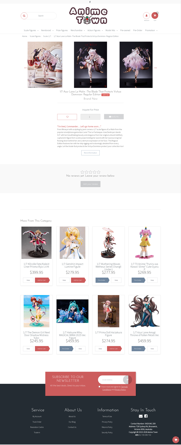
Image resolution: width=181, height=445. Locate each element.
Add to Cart (41, 280)
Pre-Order (137, 30)
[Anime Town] (88, 15)
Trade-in (37, 432)
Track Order (37, 422)
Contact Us (72, 427)
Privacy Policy (120, 389)
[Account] (146, 18)
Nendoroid (46, 30)
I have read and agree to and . (114, 388)
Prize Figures (62, 30)
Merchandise (76, 30)
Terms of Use (107, 416)
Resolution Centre (37, 427)
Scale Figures (30, 30)
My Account (37, 416)
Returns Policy (107, 427)
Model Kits (110, 30)
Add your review (90, 184)
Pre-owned (125, 30)
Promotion (150, 30)
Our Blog (72, 422)
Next (155, 66)
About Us (72, 416)
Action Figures (94, 30)
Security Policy (107, 432)
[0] (175, 442)
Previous (25, 66)
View (28, 280)
